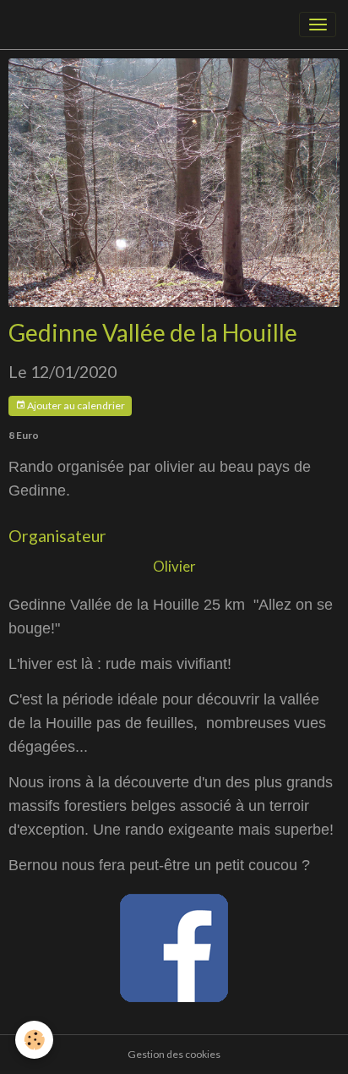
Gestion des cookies (174, 1054)
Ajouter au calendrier (75, 405)
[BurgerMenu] (317, 24)
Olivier (174, 566)
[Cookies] (34, 1040)
